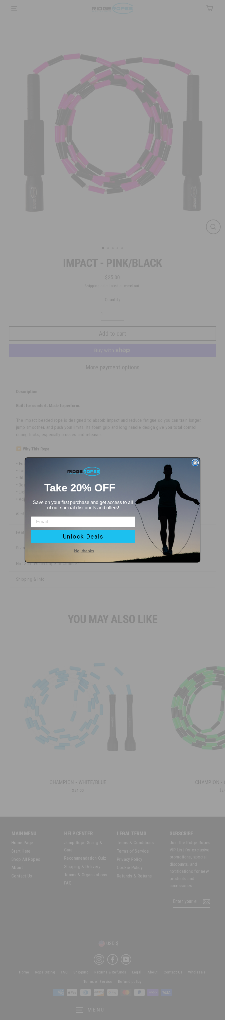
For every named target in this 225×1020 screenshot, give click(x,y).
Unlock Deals (83, 536)
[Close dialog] (195, 463)
